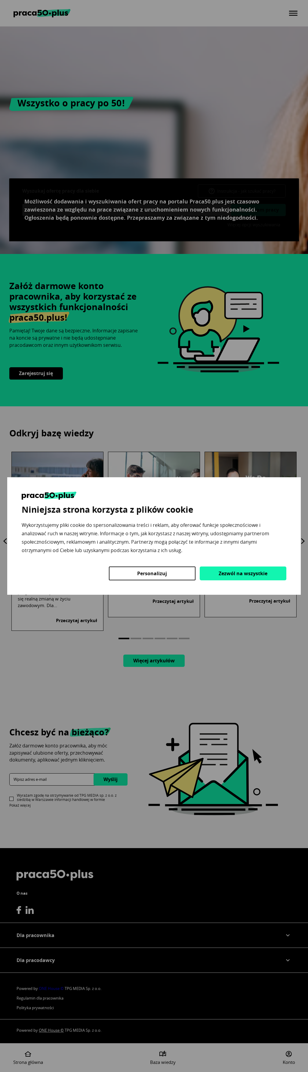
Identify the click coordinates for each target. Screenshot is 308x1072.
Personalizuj (152, 573)
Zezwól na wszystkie (243, 573)
